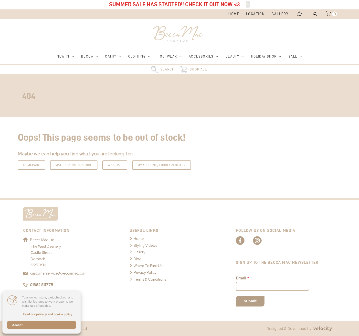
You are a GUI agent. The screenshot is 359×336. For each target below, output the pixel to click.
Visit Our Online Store (73, 165)
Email (242, 278)
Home (139, 238)
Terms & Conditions (150, 279)
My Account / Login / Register (161, 165)
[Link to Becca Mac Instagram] (261, 240)
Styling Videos (145, 245)
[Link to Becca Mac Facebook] (244, 240)
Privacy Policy (145, 272)
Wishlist (115, 165)
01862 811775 (41, 284)
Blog (137, 259)
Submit (250, 301)
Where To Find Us (148, 265)
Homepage (31, 165)
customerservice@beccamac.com (58, 273)
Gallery (139, 252)
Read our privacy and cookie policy (47, 314)
